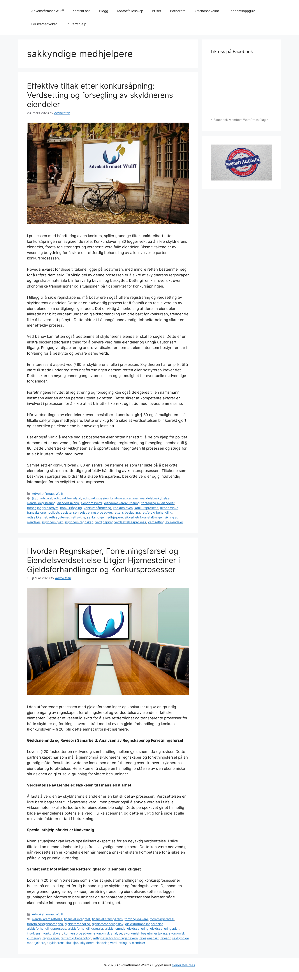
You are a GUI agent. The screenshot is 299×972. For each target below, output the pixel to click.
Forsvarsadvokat (44, 24)
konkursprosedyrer (78, 933)
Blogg (103, 11)
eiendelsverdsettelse (47, 919)
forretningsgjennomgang (45, 924)
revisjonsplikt (149, 938)
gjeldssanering (137, 928)
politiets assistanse (62, 512)
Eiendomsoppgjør (241, 11)
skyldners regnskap (79, 522)
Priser (156, 11)
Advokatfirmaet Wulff (47, 11)
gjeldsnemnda (115, 928)
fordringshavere (136, 919)
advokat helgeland (67, 498)
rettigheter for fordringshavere (115, 938)
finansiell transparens (107, 919)
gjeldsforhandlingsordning (144, 924)
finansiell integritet (77, 919)
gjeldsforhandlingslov (107, 924)
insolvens (34, 933)
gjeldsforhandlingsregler (85, 928)
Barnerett (177, 11)
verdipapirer (104, 522)
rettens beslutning (127, 512)
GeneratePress (183, 965)
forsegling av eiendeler (157, 503)
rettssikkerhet (37, 517)
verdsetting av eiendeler (165, 522)
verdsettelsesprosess (130, 522)
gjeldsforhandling (77, 924)
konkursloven (123, 508)
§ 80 (35, 498)
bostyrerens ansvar (124, 498)
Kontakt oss (81, 11)
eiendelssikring (68, 503)
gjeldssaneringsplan (164, 928)
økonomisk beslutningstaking (145, 933)
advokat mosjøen (96, 498)
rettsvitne (78, 517)
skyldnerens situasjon (63, 943)
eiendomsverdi (91, 503)
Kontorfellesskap (130, 11)
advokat (46, 498)
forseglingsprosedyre (42, 508)
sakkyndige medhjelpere (105, 517)
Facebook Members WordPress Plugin (241, 120)
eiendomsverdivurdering (122, 503)
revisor (165, 938)
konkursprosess (146, 508)
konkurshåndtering (97, 508)
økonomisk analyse (107, 933)
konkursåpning (71, 508)
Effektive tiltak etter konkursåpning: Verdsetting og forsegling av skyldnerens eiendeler (100, 95)
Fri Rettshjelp (75, 24)
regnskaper (50, 938)
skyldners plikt (52, 522)
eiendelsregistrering (41, 503)
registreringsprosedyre (95, 512)
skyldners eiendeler (94, 943)
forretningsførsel (162, 919)
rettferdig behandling (157, 512)
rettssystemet (59, 517)
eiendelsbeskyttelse (154, 498)
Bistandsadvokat (206, 11)
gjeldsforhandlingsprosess (46, 928)
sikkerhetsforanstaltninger (144, 517)
